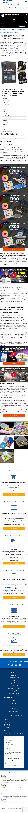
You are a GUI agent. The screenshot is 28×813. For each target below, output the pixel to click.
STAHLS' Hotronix (8, 724)
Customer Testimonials (14, 695)
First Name (5, 98)
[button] (23, 1)
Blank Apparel (14, 682)
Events (8, 763)
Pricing (14, 680)
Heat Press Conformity (14, 711)
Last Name (5, 102)
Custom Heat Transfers (11, 756)
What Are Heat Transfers (14, 693)
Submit (14, 138)
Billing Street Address (7, 115)
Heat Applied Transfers (14, 677)
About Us (14, 708)
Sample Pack (14, 675)
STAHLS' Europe (7, 722)
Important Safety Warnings (14, 710)
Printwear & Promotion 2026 (14, 688)
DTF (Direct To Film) (14, 685)
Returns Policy (14, 703)
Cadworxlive (6, 727)
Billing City (4, 120)
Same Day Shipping (14, 687)
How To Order (14, 690)
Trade (14, 679)
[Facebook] (8, 664)
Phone (4, 111)
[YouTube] (16, 664)
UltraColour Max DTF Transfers (13, 758)
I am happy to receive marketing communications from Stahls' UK (10, 134)
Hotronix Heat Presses (11, 760)
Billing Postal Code (6, 129)
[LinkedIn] (20, 664)
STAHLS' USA (7, 721)
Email (3, 107)
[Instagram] (12, 664)
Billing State (5, 124)
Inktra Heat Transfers (14, 691)
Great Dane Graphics (8, 725)
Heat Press (18, 287)
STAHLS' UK (6, 719)
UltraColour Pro (14, 683)
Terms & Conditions (14, 706)
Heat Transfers (8, 289)
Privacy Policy (14, 705)
